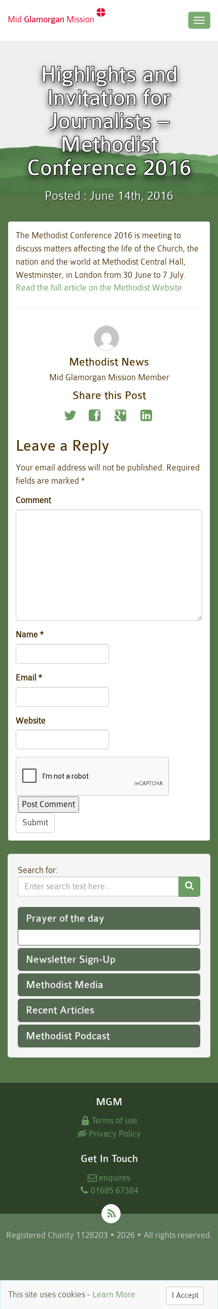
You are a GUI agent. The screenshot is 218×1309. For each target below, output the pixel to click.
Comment (33, 500)
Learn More (113, 1294)
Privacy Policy (114, 1134)
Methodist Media (64, 985)
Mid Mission (52, 19)
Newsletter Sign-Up (71, 959)
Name (30, 634)
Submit (35, 822)
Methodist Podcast (68, 1036)
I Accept (185, 1295)
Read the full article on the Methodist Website (99, 288)
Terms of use (113, 1120)
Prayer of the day (65, 918)
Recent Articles (60, 1010)
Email (29, 677)
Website (31, 720)
